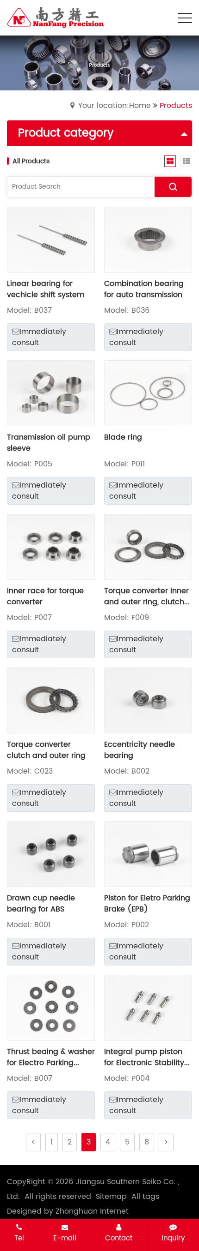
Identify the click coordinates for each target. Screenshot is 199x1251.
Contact (118, 1238)
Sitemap (111, 1197)
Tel (19, 1238)
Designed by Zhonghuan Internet (68, 1211)
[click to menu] (185, 18)
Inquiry (173, 1238)
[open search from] (162, 17)
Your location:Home (114, 106)
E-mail (64, 1238)
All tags (145, 1197)
